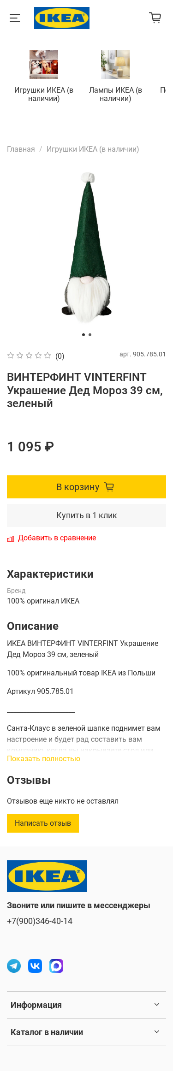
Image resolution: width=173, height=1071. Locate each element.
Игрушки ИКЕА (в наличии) (43, 94)
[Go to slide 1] (83, 334)
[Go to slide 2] (90, 334)
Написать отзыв (43, 823)
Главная (21, 149)
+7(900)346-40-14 (39, 921)
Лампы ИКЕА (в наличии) (115, 94)
